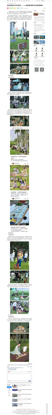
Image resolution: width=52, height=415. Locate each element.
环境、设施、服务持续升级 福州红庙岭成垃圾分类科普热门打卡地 (15, 367)
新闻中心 (13, 3)
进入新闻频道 (43, 22)
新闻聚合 (9, 384)
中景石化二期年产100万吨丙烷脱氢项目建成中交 (36, 51)
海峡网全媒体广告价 (20, 413)
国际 (9, 392)
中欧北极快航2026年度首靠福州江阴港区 (36, 39)
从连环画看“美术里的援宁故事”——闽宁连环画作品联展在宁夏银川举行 (40, 60)
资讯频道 (15, 3)
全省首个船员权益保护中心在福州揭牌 (12, 368)
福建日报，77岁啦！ (36, 31)
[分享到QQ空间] (15, 8)
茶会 (30, 366)
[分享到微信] (11, 8)
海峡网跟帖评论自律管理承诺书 (32, 413)
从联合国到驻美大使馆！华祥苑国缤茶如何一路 (42, 14)
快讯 (9, 387)
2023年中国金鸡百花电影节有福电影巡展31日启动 (42, 51)
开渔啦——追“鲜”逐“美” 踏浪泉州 (42, 39)
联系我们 (24, 413)
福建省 (21, 19)
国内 (9, 390)
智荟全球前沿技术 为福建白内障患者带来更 (39, 17)
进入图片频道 (43, 33)
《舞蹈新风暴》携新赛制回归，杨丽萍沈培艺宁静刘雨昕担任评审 (40, 65)
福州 (8, 15)
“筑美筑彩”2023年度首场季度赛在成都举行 (39, 16)
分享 (18, 8)
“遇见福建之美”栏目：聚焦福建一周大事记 (36, 44)
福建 (9, 388)
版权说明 (17, 413)
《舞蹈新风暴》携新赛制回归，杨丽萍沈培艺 (39, 30)
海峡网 (11, 3)
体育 (9, 395)
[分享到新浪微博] (8, 8)
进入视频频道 (43, 45)
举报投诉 (28, 413)
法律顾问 (26, 413)
